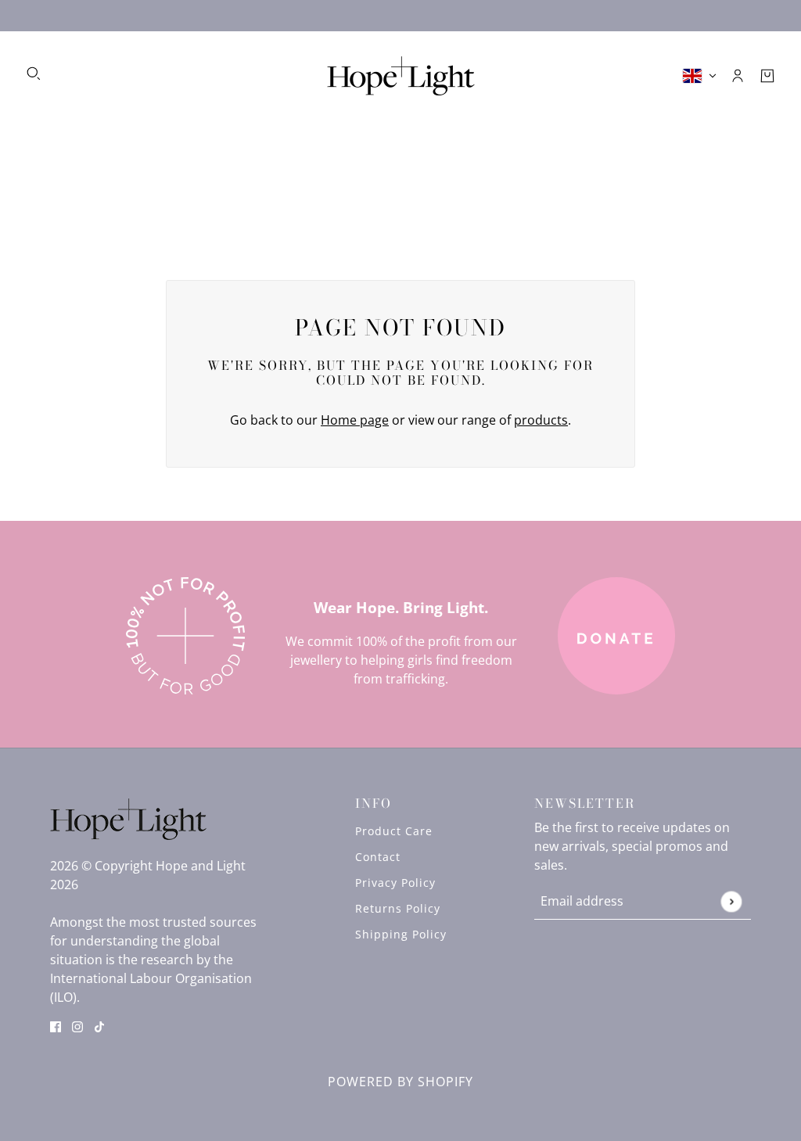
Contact (377, 856)
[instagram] (77, 1025)
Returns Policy (397, 908)
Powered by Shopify (400, 1081)
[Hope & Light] (401, 75)
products (541, 420)
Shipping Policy (401, 934)
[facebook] (55, 1025)
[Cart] (767, 75)
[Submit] (731, 901)
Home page (355, 420)
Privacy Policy (395, 882)
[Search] (33, 73)
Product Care (394, 830)
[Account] (737, 75)
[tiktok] (99, 1025)
